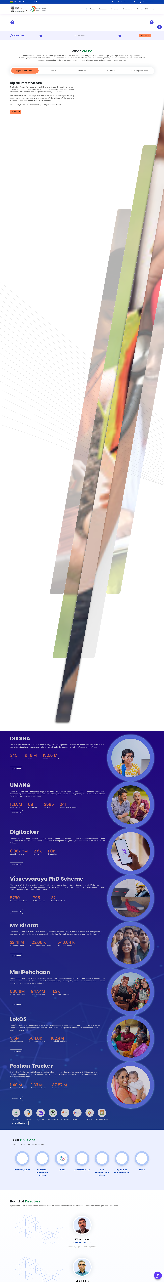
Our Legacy (64, 1044)
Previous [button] (5, 760)
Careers (140, 10)
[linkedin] (40, 1067)
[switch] (3, 1126)
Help (85, 1044)
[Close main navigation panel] (1, 1103)
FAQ (61, 1060)
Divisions (114, 10)
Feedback (87, 1050)
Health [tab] (53, 72)
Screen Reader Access (107, 2)
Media (61, 1050)
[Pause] (159, 28)
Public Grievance (90, 1070)
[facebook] (19, 1067)
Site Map (87, 1065)
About (92, 10)
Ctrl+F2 (3, 1154)
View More (17, 772)
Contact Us (88, 1060)
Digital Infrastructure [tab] (24, 72)
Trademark (64, 1070)
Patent (62, 1075)
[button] (152, 9)
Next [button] (159, 760)
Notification (127, 10)
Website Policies (66, 1055)
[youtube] (26, 1067)
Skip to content (135, 2)
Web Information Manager (129, 1088)
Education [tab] (82, 72)
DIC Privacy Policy (91, 1075)
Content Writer (80, 36)
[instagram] (33, 1067)
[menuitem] (93, 10)
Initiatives (103, 10)
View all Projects (19, 805)
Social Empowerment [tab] (139, 72)
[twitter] (12, 1067)
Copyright (63, 1065)
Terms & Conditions (92, 1055)
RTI (146, 10)
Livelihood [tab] (111, 72)
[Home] (86, 10)
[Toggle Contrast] (127, 2)
